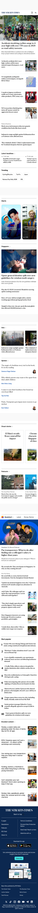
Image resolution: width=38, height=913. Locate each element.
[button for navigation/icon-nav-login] (32, 12)
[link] (10, 12)
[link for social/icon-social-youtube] (23, 901)
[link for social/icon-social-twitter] (6, 901)
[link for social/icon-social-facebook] (19, 901)
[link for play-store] (25, 845)
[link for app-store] (12, 845)
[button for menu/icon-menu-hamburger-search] (35, 12)
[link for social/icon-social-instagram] (14, 901)
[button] (32, 12)
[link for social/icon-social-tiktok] (10, 901)
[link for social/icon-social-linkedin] (31, 901)
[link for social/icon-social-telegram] (27, 901)
